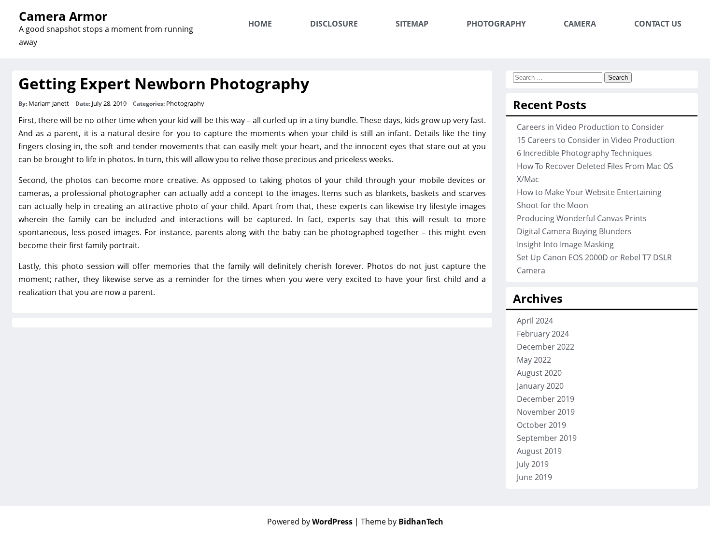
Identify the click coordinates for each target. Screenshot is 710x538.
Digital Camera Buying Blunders (574, 231)
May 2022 (534, 359)
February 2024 (543, 333)
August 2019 (539, 451)
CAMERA (580, 23)
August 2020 (539, 373)
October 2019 (541, 425)
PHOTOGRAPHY (496, 23)
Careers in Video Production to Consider (590, 127)
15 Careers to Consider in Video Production (596, 140)
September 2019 (547, 438)
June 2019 (534, 477)
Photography (185, 103)
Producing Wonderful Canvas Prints (582, 218)
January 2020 (540, 386)
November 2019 (546, 412)
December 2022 (545, 346)
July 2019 (533, 464)
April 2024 (535, 320)
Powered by (310, 521)
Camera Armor (63, 16)
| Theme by (399, 521)
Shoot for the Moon (552, 205)
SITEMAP (412, 23)
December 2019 (545, 399)
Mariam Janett (48, 103)
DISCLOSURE (334, 23)
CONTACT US (658, 23)
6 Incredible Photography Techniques (584, 153)
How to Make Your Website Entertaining (589, 192)
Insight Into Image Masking (565, 244)
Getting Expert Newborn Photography (163, 83)
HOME (260, 23)
